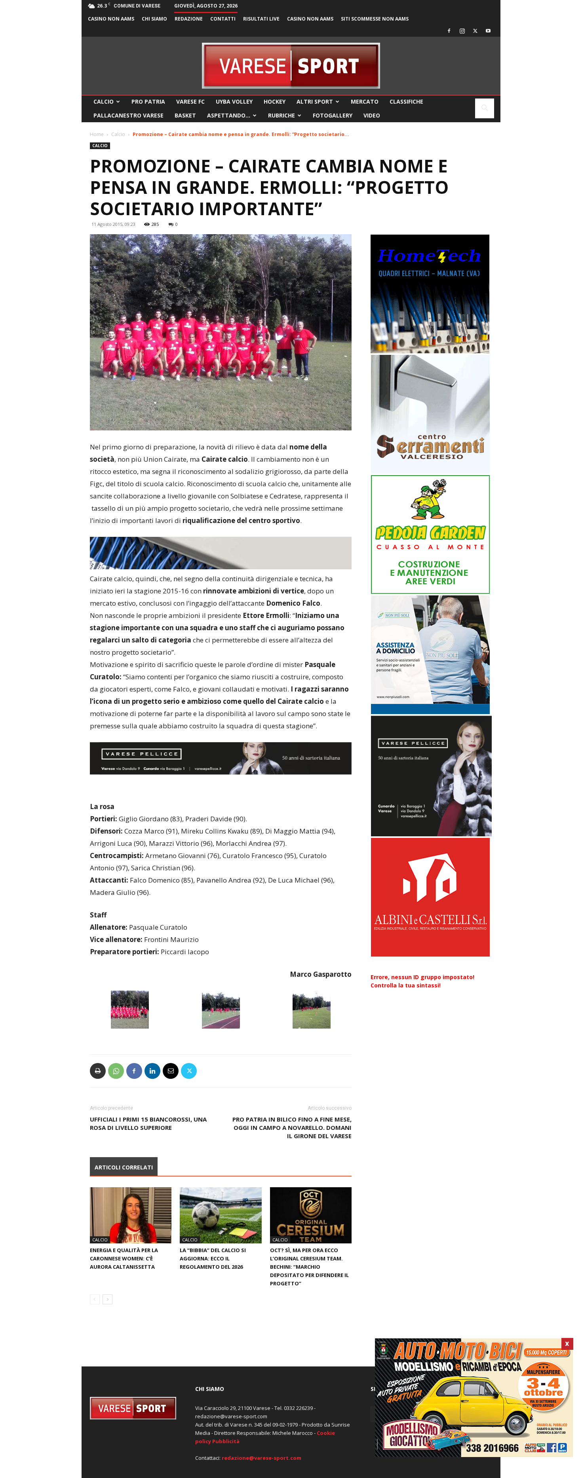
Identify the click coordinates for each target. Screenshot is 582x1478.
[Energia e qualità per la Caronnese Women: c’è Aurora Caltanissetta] (130, 1215)
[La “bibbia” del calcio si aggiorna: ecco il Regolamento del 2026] (220, 1215)
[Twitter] (475, 31)
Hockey (274, 101)
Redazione (189, 18)
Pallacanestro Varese (128, 115)
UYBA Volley (234, 101)
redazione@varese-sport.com (261, 1457)
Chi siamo (154, 18)
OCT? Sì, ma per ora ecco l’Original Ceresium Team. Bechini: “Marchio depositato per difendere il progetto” (309, 1267)
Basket (185, 115)
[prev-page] (95, 1299)
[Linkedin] (152, 1071)
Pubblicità (226, 1441)
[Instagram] (462, 31)
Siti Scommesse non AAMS (375, 18)
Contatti (223, 18)
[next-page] (107, 1299)
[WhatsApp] (116, 1071)
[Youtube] (488, 31)
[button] (484, 109)
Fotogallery (332, 115)
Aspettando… (228, 115)
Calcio (103, 101)
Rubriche (281, 115)
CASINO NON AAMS (111, 18)
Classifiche (406, 101)
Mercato (364, 101)
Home (97, 134)
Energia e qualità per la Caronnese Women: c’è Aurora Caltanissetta (124, 1258)
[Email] (171, 1071)
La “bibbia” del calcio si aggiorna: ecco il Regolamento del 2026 (213, 1258)
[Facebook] (449, 31)
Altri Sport (315, 101)
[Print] (98, 1071)
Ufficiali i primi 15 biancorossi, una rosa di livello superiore (148, 1123)
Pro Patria (148, 101)
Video (371, 115)
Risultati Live (261, 18)
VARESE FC (190, 101)
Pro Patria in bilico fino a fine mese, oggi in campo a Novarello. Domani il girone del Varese (292, 1127)
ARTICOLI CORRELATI (124, 1167)
